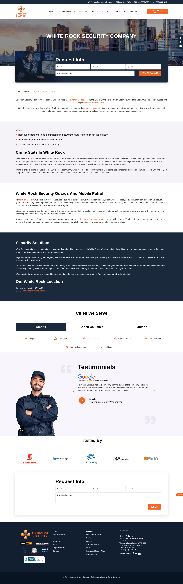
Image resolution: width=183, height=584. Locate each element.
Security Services (66, 11)
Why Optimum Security (94, 534)
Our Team (89, 538)
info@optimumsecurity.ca (34, 291)
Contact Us (132, 11)
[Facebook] (181, 38)
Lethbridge (109, 347)
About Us (119, 11)
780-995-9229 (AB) (141, 2)
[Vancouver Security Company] (24, 12)
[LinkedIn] (181, 46)
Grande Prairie (124, 339)
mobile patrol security (94, 103)
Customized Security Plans (95, 551)
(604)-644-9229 (130, 547)
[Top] (179, 408)
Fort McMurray (155, 339)
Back (180, 495)
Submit (154, 507)
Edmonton (63, 339)
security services (91, 108)
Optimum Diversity (92, 544)
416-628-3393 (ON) (160, 2)
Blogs (108, 11)
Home (51, 11)
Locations (82, 11)
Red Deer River (93, 339)
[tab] (41, 327)
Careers (89, 541)
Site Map (56, 551)
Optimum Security (26, 200)
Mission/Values (91, 554)
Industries (96, 11)
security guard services (78, 100)
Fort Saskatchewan (78, 347)
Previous (73, 390)
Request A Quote (157, 11)
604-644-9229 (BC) (123, 2)
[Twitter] (181, 42)
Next (153, 390)
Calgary (32, 339)
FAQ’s (88, 548)
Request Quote (150, 73)
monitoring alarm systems (94, 219)
